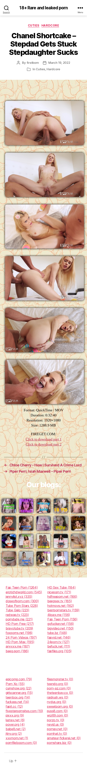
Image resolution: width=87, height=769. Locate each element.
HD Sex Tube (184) (61, 587)
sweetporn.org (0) (60, 706)
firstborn (33, 63)
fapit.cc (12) (14, 706)
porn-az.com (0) (59, 688)
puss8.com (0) (57, 711)
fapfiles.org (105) (59, 651)
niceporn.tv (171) (59, 592)
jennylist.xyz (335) (19, 597)
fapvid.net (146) (59, 637)
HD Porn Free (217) (20, 624)
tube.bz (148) (57, 633)
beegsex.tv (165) (59, 601)
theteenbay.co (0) (60, 693)
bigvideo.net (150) (60, 628)
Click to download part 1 (44, 439)
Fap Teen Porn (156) (62, 619)
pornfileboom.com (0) (21, 743)
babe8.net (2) (16, 729)
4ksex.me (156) (58, 615)
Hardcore (50, 25)
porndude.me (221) (19, 619)
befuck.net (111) (58, 646)
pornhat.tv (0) (57, 734)
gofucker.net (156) (60, 624)
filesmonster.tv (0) (60, 679)
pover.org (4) (15, 724)
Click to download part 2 (44, 444)
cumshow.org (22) (19, 688)
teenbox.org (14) (18, 697)
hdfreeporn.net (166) (62, 597)
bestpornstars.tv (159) (63, 610)
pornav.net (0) (57, 729)
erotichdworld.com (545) (24, 592)
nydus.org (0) (56, 702)
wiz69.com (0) (57, 715)
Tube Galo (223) (17, 610)
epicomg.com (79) (19, 679)
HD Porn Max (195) (20, 642)
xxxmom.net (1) (17, 738)
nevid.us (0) (55, 724)
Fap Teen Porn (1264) (22, 587)
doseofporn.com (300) (22, 601)
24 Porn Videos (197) (21, 637)
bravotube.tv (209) (19, 628)
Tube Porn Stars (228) (22, 606)
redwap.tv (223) (17, 615)
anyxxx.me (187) (18, 646)
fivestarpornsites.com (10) (24, 711)
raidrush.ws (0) (57, 697)
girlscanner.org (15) (19, 693)
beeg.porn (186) (17, 651)
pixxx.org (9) (15, 715)
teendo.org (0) (57, 684)
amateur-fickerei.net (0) (64, 738)
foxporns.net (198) (19, 633)
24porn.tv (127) (58, 642)
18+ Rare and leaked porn (43, 8)
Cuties (33, 25)
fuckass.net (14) (17, 702)
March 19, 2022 (59, 63)
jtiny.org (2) (14, 734)
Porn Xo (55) (15, 684)
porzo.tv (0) (55, 720)
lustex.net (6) (15, 720)
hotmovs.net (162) (60, 606)
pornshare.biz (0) (59, 743)
